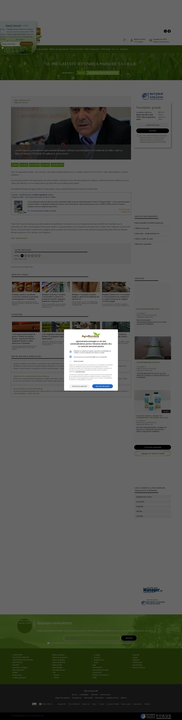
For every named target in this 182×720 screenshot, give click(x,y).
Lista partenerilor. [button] (80, 371)
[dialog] (91, 360)
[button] (91, 361)
